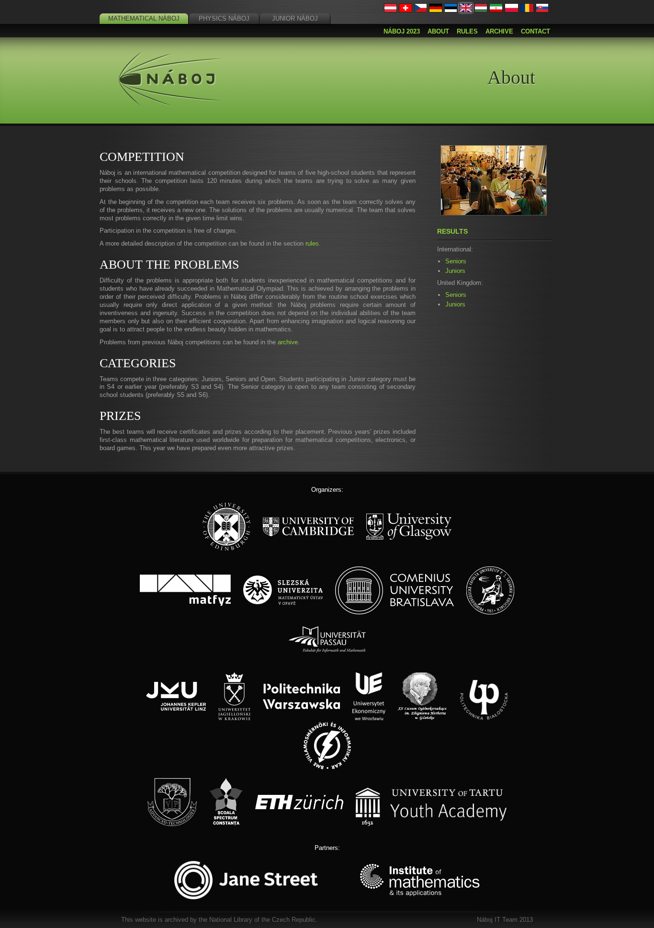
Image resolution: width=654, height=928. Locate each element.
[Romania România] (527, 10)
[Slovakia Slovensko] (542, 10)
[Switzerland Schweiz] (405, 10)
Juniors (455, 270)
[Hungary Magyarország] (481, 10)
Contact (535, 31)
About (438, 31)
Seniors (455, 261)
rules (312, 243)
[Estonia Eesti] (451, 10)
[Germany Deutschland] (435, 10)
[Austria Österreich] (390, 10)
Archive (499, 31)
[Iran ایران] (496, 10)
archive (288, 342)
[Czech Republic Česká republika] (420, 10)
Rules (467, 31)
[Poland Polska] (511, 10)
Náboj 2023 (401, 31)
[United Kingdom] (466, 10)
